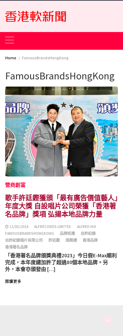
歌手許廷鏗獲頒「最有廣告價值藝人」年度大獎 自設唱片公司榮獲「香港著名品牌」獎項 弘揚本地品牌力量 (61, 205)
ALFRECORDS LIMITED (52, 226)
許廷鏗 (54, 240)
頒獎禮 (71, 240)
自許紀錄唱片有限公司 (24, 240)
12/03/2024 (18, 226)
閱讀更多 (13, 281)
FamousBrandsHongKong (29, 233)
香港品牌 (90, 240)
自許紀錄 (88, 233)
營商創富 (15, 185)
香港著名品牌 (16, 247)
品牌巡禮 (67, 233)
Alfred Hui (86, 226)
